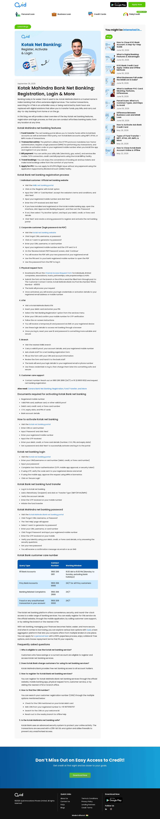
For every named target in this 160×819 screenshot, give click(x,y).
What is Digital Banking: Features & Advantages (128, 55)
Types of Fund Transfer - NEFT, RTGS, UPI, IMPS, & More (129, 138)
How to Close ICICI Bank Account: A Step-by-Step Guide (129, 44)
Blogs (63, 807)
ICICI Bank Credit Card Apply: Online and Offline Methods (128, 67)
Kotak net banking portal (39, 424)
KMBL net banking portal (43, 185)
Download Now (80, 775)
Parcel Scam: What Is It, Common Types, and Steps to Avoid (130, 102)
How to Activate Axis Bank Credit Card (129, 125)
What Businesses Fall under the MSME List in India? (130, 78)
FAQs (63, 804)
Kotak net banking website (44, 232)
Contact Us (65, 801)
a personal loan (41, 636)
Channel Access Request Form (58, 273)
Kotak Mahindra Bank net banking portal (46, 514)
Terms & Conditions (90, 798)
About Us (64, 798)
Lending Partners (88, 804)
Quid (89, 630)
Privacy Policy (87, 801)
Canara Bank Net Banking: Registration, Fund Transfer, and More (57, 388)
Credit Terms (87, 807)
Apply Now (137, 4)
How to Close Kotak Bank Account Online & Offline (129, 149)
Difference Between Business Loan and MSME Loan (128, 115)
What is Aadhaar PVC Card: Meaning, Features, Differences (130, 90)
